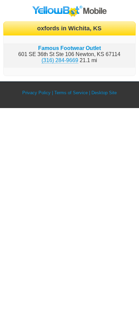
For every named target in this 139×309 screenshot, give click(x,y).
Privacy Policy (36, 92)
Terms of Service (71, 92)
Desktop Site (104, 92)
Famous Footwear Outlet (69, 48)
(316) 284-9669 (59, 60)
